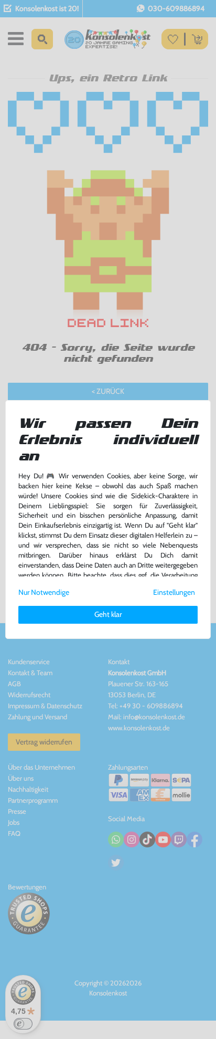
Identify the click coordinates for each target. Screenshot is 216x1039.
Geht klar (108, 614)
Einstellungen (174, 592)
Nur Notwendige (43, 592)
